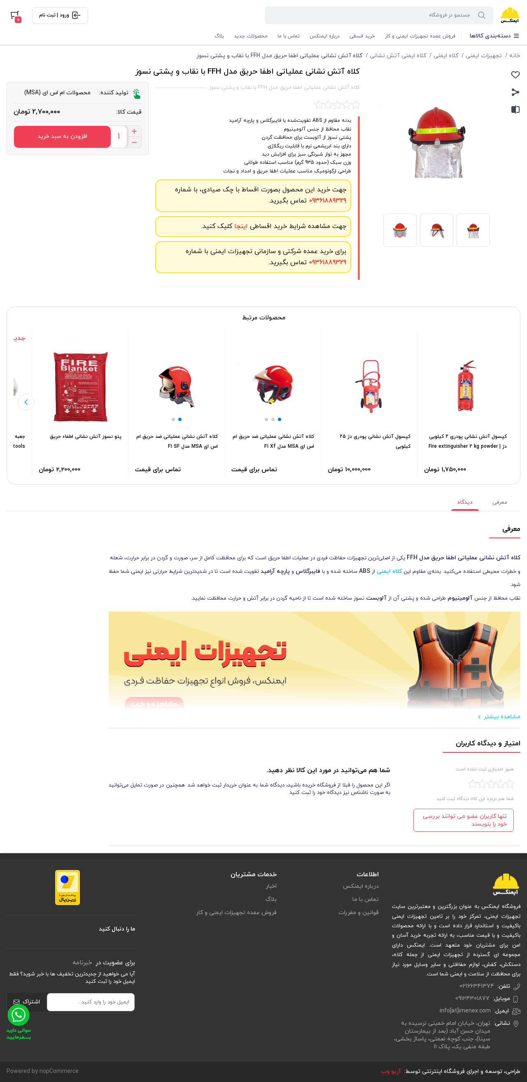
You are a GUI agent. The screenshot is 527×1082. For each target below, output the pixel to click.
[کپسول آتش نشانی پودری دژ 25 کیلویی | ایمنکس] (369, 387)
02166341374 (476, 986)
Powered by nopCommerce (43, 1071)
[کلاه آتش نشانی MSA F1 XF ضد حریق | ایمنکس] (272, 387)
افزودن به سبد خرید (62, 136)
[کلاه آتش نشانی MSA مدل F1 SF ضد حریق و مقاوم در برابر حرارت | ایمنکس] (176, 387)
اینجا (240, 226)
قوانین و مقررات (358, 913)
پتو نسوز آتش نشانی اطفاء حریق (85, 436)
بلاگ (219, 36)
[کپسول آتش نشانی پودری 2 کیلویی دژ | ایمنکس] (465, 387)
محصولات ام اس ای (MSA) (57, 93)
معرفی (499, 502)
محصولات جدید (251, 36)
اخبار (271, 886)
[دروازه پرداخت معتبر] (67, 887)
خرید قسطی (362, 36)
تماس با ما (288, 36)
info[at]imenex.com (465, 1011)
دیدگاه (465, 502)
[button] (279, 419)
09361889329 (326, 200)
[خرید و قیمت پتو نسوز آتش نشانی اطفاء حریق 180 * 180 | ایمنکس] (80, 387)
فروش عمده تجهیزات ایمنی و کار (420, 36)
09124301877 (472, 999)
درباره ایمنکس (325, 36)
